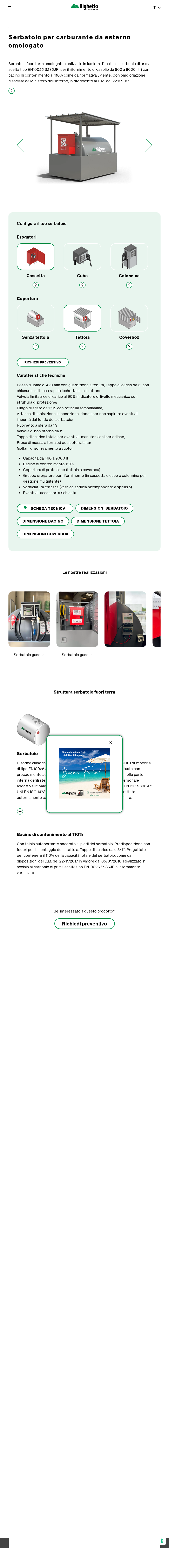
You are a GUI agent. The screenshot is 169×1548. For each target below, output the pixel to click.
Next (149, 145)
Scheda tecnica (48, 508)
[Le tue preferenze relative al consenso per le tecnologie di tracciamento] (162, 1541)
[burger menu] (9, 7)
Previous (20, 145)
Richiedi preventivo (84, 924)
